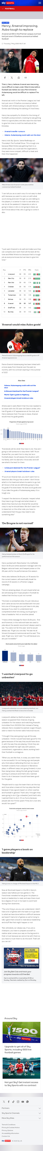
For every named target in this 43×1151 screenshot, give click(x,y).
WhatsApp (27, 1101)
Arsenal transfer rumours (15, 131)
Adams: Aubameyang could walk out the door (23, 135)
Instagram (18, 1101)
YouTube (23, 1101)
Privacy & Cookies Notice (11, 1127)
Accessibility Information (10, 1133)
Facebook (8, 1101)
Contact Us (6, 1136)
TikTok (13, 1101)
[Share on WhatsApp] (19, 78)
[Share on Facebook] (5, 78)
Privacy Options (7, 1130)
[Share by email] (26, 78)
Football (10, 8)
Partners (5, 1108)
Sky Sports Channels (11, 1113)
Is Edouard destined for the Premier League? (22, 468)
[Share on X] (12, 78)
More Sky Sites (8, 1118)
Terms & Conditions (8, 1124)
